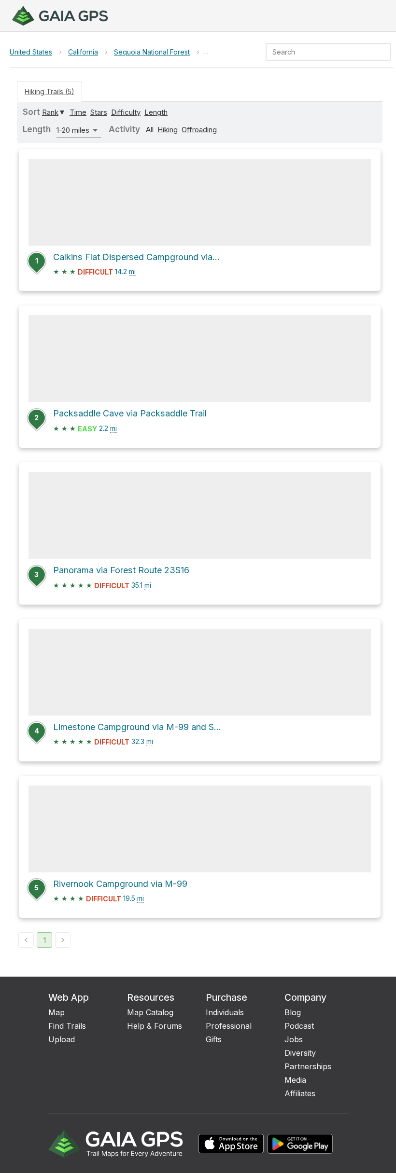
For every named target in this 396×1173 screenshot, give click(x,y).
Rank (50, 112)
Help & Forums (154, 1026)
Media (295, 1080)
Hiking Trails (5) (49, 91)
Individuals (225, 1012)
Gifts (214, 1039)
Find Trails (67, 1026)
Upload (61, 1039)
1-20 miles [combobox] (73, 130)
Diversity (300, 1053)
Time (78, 112)
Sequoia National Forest (152, 52)
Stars (98, 112)
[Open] (387, 53)
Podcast (299, 1026)
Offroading (199, 129)
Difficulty (126, 112)
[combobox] (320, 52)
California (83, 52)
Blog (292, 1012)
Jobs (293, 1039)
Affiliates (299, 1093)
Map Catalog (150, 1012)
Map (56, 1012)
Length (156, 112)
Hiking (167, 129)
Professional (229, 1026)
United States (31, 52)
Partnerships (307, 1066)
